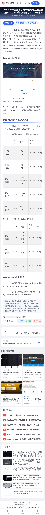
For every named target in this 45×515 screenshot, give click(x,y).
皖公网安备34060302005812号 (29, 507)
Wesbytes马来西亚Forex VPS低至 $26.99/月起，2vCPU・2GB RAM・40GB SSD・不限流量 (26, 485)
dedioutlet (10, 317)
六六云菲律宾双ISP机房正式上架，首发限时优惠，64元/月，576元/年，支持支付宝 (27, 469)
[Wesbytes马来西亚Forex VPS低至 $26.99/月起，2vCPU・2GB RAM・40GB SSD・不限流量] (7, 486)
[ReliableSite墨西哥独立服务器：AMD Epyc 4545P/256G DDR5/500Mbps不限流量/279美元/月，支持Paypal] (7, 462)
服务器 (18, 317)
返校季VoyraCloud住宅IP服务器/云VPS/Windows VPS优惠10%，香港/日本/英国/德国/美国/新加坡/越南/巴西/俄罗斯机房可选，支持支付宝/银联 (27, 478)
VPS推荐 (23, 16)
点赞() (38, 321)
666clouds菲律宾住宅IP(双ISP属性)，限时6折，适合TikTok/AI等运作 (27, 492)
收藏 (29, 321)
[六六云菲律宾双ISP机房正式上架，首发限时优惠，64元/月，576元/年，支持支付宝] (7, 470)
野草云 (25, 503)
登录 (36, 3)
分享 (21, 321)
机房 (24, 317)
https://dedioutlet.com (12, 102)
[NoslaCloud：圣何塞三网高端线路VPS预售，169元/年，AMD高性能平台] (33, 387)
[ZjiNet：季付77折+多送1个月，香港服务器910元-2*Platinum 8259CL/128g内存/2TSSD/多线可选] (33, 361)
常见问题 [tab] (21, 23)
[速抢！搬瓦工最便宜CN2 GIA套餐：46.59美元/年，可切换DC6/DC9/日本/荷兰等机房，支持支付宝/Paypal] (11, 387)
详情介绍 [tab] (9, 23)
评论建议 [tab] (33, 23)
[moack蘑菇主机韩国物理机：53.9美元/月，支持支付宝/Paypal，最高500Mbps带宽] (11, 361)
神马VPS (10, 321)
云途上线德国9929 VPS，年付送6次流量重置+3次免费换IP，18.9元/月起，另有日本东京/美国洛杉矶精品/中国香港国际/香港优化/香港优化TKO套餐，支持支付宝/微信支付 (27, 456)
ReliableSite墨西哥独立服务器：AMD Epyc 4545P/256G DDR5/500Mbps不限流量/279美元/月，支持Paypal (27, 462)
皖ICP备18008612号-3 (13, 507)
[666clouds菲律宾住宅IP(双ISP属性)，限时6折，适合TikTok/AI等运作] (7, 493)
